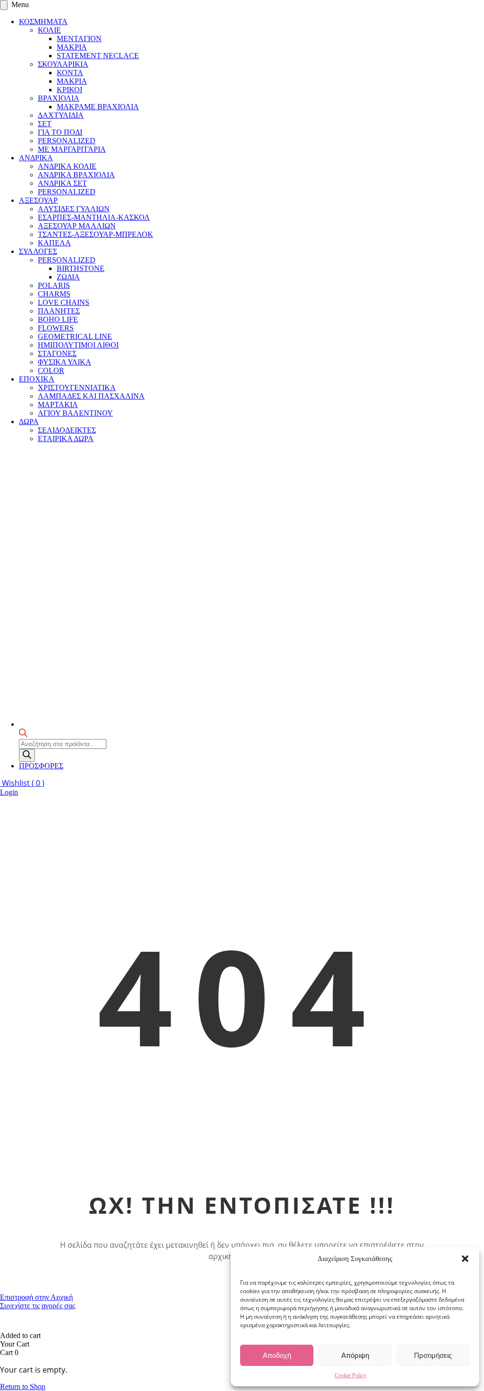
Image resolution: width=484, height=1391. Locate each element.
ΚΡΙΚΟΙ (69, 90)
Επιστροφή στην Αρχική (36, 1297)
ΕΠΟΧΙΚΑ (36, 379)
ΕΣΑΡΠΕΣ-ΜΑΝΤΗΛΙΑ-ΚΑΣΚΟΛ (94, 217)
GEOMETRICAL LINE (75, 336)
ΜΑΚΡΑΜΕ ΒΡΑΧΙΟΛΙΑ (98, 107)
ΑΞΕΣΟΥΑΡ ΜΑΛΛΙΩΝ (77, 226)
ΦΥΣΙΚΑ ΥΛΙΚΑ (64, 362)
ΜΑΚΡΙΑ (72, 47)
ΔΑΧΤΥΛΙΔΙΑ (61, 115)
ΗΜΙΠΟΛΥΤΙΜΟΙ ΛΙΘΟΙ (78, 345)
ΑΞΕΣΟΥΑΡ (38, 200)
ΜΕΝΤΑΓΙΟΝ (79, 39)
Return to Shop (22, 1386)
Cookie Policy (350, 1375)
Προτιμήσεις (433, 1355)
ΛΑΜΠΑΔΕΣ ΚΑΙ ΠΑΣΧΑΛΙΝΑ (91, 396)
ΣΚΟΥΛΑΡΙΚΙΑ (63, 64)
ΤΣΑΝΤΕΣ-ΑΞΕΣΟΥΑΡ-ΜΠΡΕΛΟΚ (95, 234)
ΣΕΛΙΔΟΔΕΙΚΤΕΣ (67, 430)
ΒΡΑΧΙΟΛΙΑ (58, 98)
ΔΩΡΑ (29, 421)
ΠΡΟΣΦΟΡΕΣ (41, 766)
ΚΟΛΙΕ (49, 30)
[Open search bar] (23, 734)
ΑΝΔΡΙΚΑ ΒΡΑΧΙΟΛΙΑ (76, 175)
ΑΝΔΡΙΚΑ (36, 158)
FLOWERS (56, 328)
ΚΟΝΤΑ (70, 73)
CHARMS (54, 294)
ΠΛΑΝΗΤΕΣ (59, 311)
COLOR (51, 370)
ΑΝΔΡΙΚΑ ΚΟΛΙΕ (67, 166)
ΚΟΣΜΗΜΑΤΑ (43, 21)
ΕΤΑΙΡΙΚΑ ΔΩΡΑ (66, 439)
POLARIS (54, 285)
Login (9, 792)
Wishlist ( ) (22, 783)
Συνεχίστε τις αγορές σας (37, 1306)
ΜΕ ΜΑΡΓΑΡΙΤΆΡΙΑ (72, 149)
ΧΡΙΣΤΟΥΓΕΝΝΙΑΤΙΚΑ (77, 387)
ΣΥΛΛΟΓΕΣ (38, 251)
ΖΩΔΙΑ (68, 277)
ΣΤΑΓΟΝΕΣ (57, 353)
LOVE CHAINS (63, 302)
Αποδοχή (277, 1355)
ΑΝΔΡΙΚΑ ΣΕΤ (62, 183)
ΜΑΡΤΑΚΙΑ (58, 404)
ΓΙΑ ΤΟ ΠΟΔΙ (60, 132)
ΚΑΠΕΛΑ (54, 243)
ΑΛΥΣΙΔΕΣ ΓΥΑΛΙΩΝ (74, 209)
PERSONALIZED (66, 141)
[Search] (27, 755)
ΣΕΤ (45, 124)
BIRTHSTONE (80, 268)
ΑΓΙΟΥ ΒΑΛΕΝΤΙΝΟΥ (75, 413)
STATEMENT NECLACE (98, 56)
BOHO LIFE (58, 319)
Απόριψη (355, 1355)
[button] (465, 1258)
